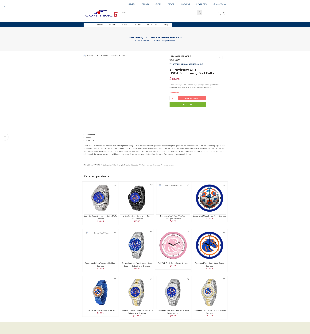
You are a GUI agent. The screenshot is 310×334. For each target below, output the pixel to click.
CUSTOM (158, 4)
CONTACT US (185, 4)
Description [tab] (90, 134)
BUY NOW (187, 104)
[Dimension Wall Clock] (173, 198)
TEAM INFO (136, 25)
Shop (166, 25)
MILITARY (112, 25)
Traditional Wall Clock (204, 263)
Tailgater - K (91, 310)
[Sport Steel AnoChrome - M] (100, 198)
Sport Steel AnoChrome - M (95, 216)
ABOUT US (131, 4)
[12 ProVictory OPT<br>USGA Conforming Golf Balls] (219, 57)
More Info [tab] (90, 140)
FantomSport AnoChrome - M (134, 216)
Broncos (170, 165)
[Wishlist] (115, 185)
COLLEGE (88, 25)
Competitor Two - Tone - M (204, 310)
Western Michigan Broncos (164, 41)
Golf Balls (126, 165)
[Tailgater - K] (100, 292)
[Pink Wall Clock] (173, 245)
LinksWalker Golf (180, 56)
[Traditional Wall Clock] (209, 245)
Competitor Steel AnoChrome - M (171, 310)
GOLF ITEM (116, 165)
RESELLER (145, 4)
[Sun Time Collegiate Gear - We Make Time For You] (101, 13)
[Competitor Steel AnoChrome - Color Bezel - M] (137, 245)
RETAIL (124, 25)
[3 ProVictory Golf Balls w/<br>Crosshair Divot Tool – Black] (223, 57)
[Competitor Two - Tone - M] (209, 292)
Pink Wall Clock (164, 263)
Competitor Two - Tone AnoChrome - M (137, 310)
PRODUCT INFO (153, 25)
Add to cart (191, 98)
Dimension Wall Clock (169, 216)
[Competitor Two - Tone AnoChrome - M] (137, 292)
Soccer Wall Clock (200, 216)
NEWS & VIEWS (201, 4)
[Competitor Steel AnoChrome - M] (173, 292)
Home (137, 41)
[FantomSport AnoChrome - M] (137, 198)
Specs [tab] (88, 137)
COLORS (100, 25)
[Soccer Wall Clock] (209, 198)
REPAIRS (171, 4)
